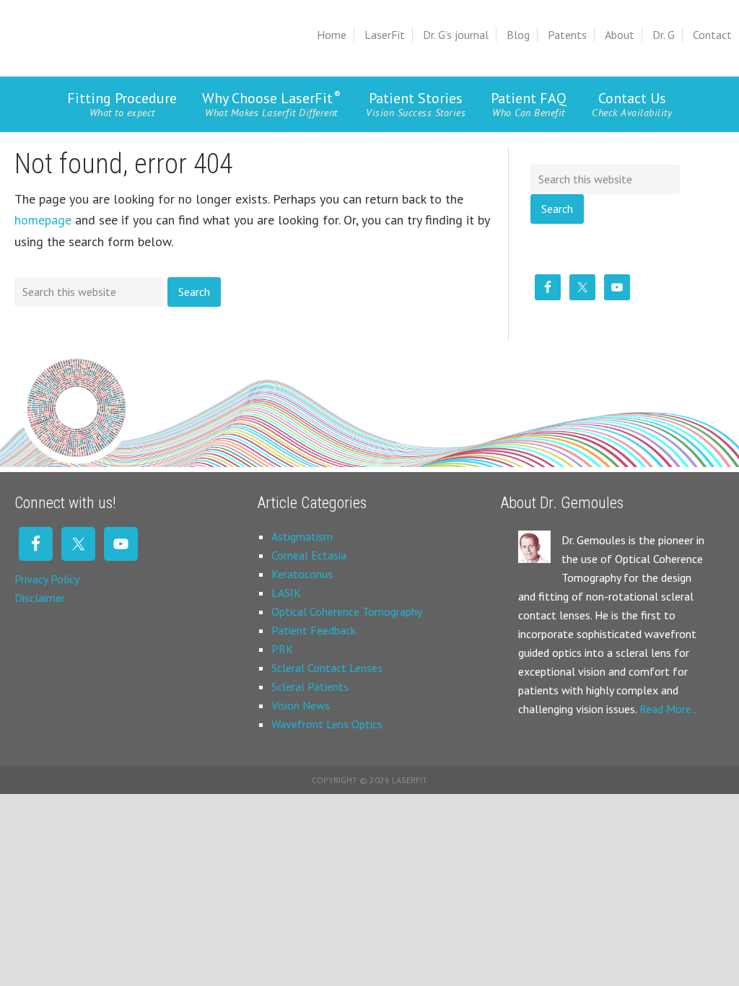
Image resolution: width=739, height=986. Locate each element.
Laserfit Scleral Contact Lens (112, 32)
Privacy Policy (46, 579)
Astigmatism (302, 536)
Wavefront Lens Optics (326, 724)
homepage (42, 219)
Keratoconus (302, 574)
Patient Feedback (313, 630)
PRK (282, 649)
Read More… (669, 709)
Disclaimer (39, 597)
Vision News (300, 705)
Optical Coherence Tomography (346, 611)
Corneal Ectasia (308, 555)
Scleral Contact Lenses (326, 667)
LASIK (286, 592)
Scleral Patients (310, 686)
